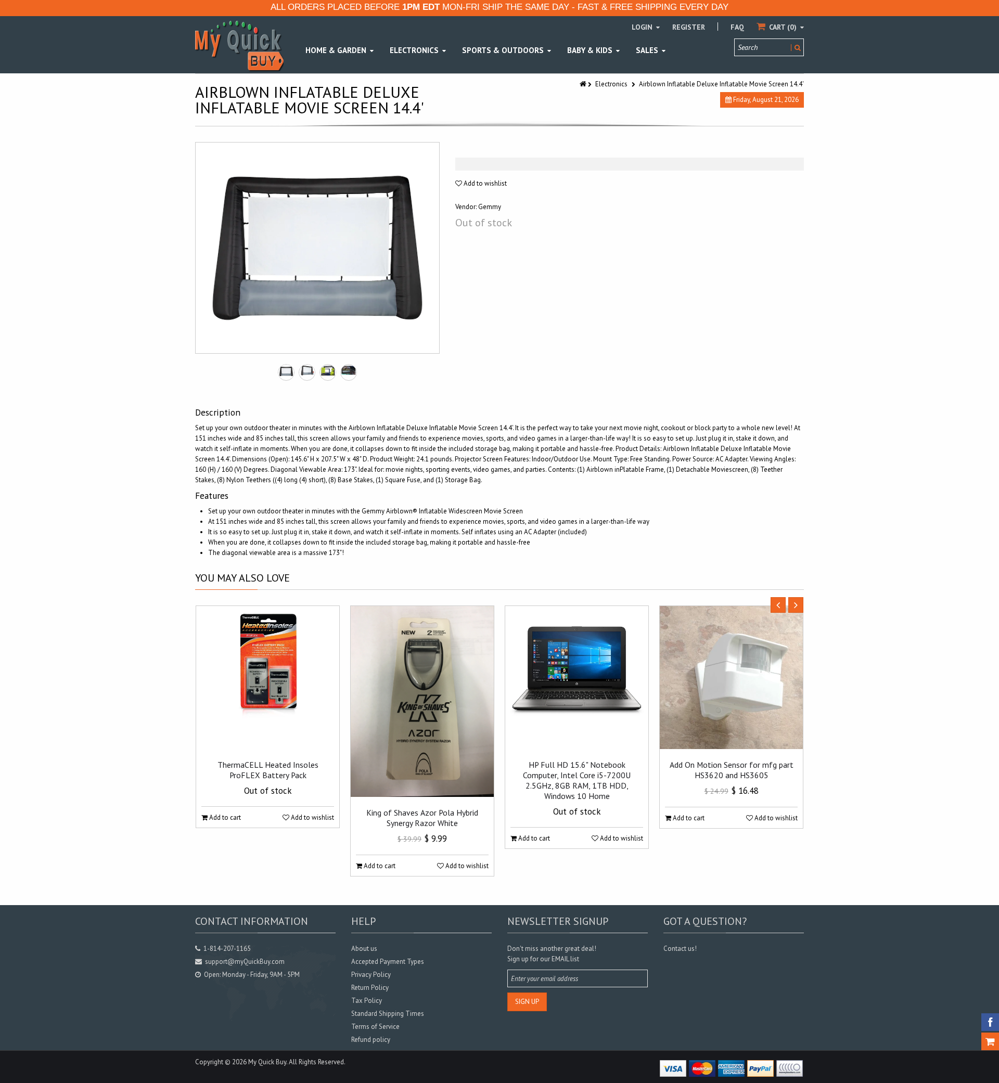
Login (643, 27)
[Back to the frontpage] (584, 84)
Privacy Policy (371, 974)
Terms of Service (375, 1026)
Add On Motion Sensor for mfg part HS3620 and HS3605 (731, 769)
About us (364, 948)
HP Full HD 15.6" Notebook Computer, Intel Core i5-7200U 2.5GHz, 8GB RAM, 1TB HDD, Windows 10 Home (577, 780)
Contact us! (680, 948)
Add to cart (224, 817)
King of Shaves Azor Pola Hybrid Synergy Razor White (422, 817)
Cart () (783, 27)
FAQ (737, 27)
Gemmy (489, 206)
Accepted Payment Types (387, 961)
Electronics (611, 84)
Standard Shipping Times (387, 1013)
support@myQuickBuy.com (245, 961)
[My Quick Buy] (239, 45)
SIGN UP (527, 1001)
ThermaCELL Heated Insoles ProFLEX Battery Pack (267, 769)
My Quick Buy (267, 1062)
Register (688, 27)
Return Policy (370, 987)
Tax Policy (366, 1000)
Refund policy (370, 1039)
